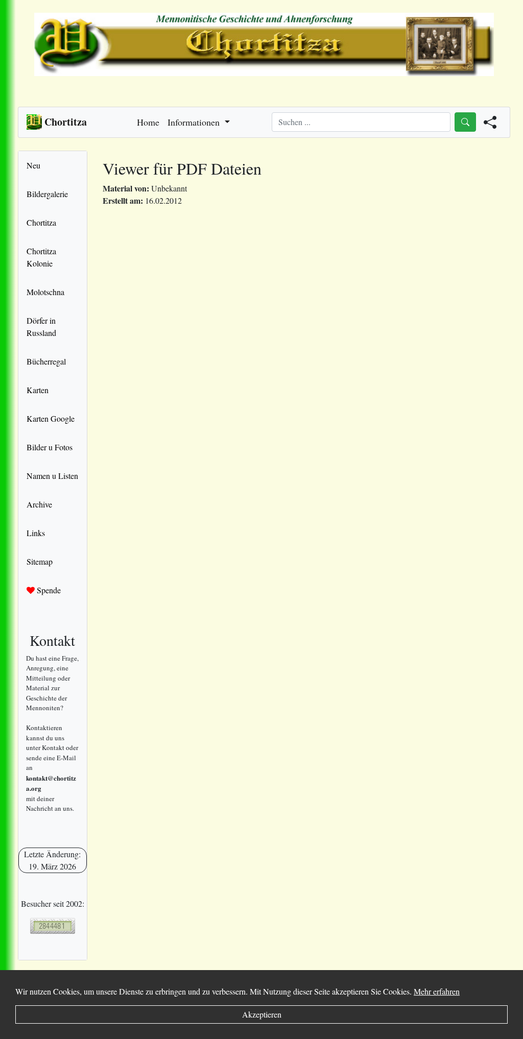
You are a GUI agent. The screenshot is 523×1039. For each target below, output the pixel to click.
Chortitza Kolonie (41, 257)
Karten (38, 389)
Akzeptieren (261, 1014)
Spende (48, 590)
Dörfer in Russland (41, 326)
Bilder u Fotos (50, 447)
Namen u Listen (52, 475)
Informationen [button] (195, 122)
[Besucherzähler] (52, 926)
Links (36, 532)
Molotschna (45, 291)
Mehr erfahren (437, 991)
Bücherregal (46, 361)
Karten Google (51, 418)
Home (148, 122)
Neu (33, 165)
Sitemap (40, 561)
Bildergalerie (47, 193)
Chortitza (41, 222)
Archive (39, 504)
